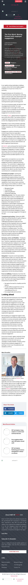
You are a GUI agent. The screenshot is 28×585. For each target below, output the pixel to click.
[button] (2, 1)
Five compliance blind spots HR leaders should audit (18, 441)
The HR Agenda (18, 565)
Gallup (9, 115)
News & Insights (6, 562)
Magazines (4, 565)
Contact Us (17, 567)
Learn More (4, 533)
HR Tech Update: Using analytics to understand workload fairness (18, 432)
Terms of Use (14, 576)
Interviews (4, 567)
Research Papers (18, 562)
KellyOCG (5, 146)
